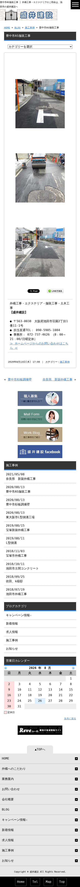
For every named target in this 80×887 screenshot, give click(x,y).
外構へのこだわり (14, 768)
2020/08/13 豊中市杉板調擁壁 (18, 502)
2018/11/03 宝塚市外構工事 (16, 553)
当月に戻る (70, 718)
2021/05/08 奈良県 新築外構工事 (21, 477)
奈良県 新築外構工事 (57, 379)
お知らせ (12, 648)
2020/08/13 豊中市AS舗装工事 (18, 489)
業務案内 (8, 779)
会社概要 (8, 799)
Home (21, 881)
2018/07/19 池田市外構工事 (16, 592)
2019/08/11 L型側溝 (15, 541)
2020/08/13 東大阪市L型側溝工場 (20, 515)
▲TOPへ (40, 749)
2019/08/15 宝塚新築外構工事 (18, 528)
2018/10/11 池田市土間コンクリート (22, 566)
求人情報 (12, 632)
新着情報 (12, 623)
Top (62, 881)
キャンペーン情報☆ (19, 615)
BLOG (17, 27)
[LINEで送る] (55, 291)
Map (48, 881)
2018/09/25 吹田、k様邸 (15, 579)
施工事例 (30, 27)
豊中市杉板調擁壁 (20, 379)
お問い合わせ (11, 789)
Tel (35, 881)
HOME (7, 27)
